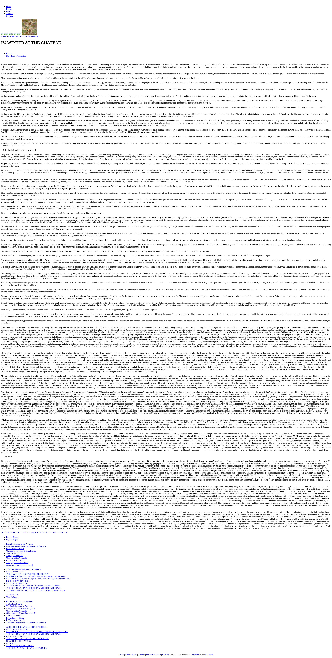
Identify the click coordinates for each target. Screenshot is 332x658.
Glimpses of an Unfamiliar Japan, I (20, 608)
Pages (8, 11)
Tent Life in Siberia (14, 553)
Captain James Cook (14, 572)
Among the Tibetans (14, 555)
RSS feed (209, 655)
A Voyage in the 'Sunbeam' (17, 562)
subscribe (195, 655)
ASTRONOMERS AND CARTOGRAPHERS (26, 627)
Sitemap (165, 655)
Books (9, 9)
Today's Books (12, 595)
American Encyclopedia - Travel (19, 565)
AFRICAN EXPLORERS (17, 583)
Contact (157, 655)
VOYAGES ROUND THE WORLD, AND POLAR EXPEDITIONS (35, 590)
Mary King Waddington (16, 56)
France (9, 53)
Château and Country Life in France (23, 36)
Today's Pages (12, 597)
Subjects (9, 16)
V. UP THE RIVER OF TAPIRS (20, 646)
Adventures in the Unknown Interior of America (26, 546)
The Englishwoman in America (19, 606)
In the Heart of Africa (15, 548)
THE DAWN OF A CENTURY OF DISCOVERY (27, 574)
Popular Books (12, 537)
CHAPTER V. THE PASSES (18, 641)
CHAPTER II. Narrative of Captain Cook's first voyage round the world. (36, 576)
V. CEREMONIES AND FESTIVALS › (51, 533)
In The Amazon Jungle (15, 560)
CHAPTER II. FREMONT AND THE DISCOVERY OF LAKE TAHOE (37, 631)
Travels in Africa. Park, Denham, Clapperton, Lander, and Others (33, 586)
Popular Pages (12, 539)
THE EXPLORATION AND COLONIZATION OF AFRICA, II (33, 588)
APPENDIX (11, 643)
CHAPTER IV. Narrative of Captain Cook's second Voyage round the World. (38, 579)
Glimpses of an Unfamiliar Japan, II (20, 613)
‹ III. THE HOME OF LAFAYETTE (16, 533)
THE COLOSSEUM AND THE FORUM (24, 569)
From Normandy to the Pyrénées (19, 544)
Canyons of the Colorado (16, 558)
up (33, 533)
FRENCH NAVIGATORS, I (18, 581)
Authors (9, 13)
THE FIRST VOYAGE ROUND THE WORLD (26, 648)
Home (8, 6)
